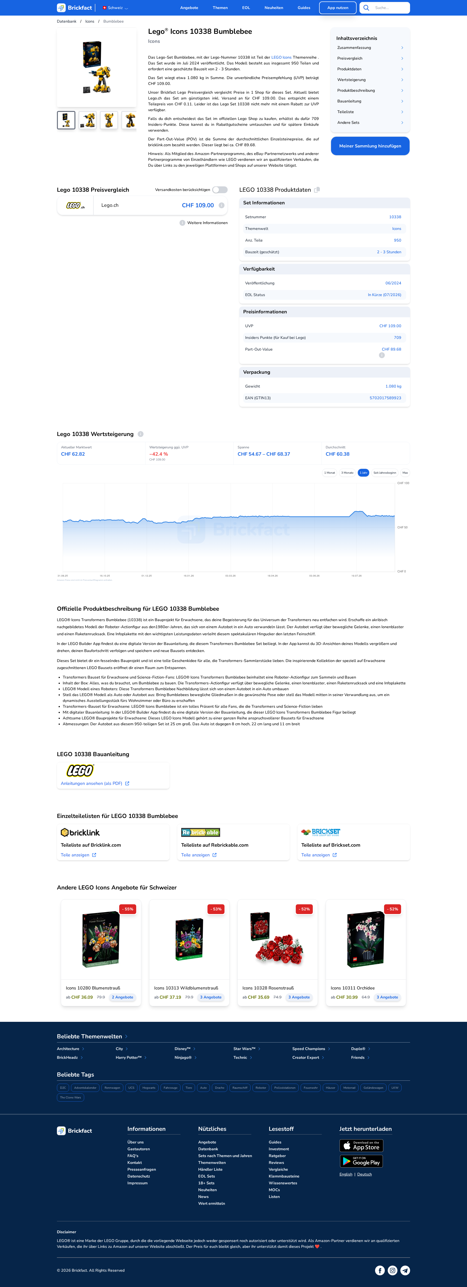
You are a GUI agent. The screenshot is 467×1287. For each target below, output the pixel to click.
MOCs (274, 1190)
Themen (220, 7)
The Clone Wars (70, 1097)
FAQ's (132, 1156)
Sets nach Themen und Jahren (225, 1156)
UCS (131, 1088)
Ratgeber (277, 1156)
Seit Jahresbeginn (385, 473)
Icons (396, 228)
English (346, 1174)
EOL (246, 7)
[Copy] (317, 190)
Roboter (261, 1088)
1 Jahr (363, 473)
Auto (203, 1088)
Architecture (68, 1048)
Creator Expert (305, 1057)
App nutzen (337, 7)
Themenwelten (212, 1162)
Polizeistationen (285, 1088)
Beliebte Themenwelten (89, 1036)
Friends (358, 1057)
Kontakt (134, 1162)
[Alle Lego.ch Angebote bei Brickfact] (75, 205)
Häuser (330, 1088)
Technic (240, 1057)
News (203, 1196)
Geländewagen (373, 1088)
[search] (366, 8)
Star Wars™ (244, 1048)
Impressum (137, 1183)
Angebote (189, 7)
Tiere (189, 1088)
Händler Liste (210, 1169)
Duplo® (358, 1048)
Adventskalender (85, 1088)
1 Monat (329, 473)
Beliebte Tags (75, 1075)
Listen (274, 1196)
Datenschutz (138, 1176)
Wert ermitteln (211, 1203)
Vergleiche (278, 1169)
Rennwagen (112, 1088)
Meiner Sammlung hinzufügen (370, 146)
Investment (279, 1149)
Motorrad (349, 1088)
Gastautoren (138, 1149)
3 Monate (347, 473)
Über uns (135, 1142)
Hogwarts (149, 1088)
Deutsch (364, 1174)
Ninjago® (183, 1057)
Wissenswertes (283, 1183)
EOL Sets (206, 1176)
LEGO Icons (281, 57)
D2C (63, 1088)
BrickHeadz (67, 1057)
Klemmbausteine (284, 1176)
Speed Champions (308, 1048)
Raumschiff (240, 1088)
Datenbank (208, 1149)
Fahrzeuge (170, 1088)
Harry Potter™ (129, 1057)
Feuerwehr (311, 1088)
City (119, 1048)
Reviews (276, 1162)
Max (405, 473)
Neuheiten (274, 7)
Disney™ (182, 1048)
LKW (395, 1088)
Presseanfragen (141, 1169)
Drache (219, 1088)
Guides (304, 7)
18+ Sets (206, 1183)
